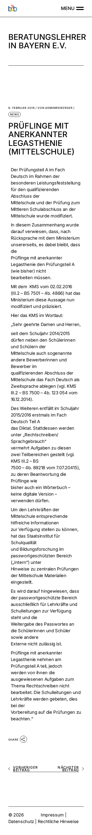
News (14, 114)
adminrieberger (55, 108)
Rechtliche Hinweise (58, 821)
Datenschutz (21, 821)
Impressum (52, 814)
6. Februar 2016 (21, 108)
